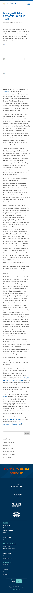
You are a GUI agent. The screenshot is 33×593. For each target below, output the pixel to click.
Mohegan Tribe (7, 537)
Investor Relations (8, 530)
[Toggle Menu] (28, 4)
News (4, 532)
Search (27, 433)
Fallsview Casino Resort (9, 551)
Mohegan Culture (7, 528)
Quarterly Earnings (9, 454)
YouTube (5, 569)
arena (5, 397)
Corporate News (17, 22)
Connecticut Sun (7, 556)
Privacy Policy (16, 589)
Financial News (8, 448)
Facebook (5, 564)
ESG (4, 535)
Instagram (6, 572)
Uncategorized (7, 457)
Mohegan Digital (8, 451)
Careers (5, 540)
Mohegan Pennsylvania (9, 548)
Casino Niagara (7, 553)
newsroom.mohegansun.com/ (12, 424)
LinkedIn (5, 574)
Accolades (6, 439)
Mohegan (7, 92)
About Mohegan (7, 525)
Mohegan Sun (6, 546)
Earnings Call (7, 445)
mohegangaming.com (13, 419)
